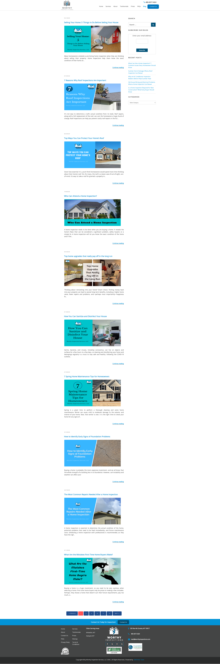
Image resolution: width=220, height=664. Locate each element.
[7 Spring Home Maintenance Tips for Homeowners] (92, 393)
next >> (117, 613)
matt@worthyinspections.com (140, 639)
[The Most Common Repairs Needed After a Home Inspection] (92, 511)
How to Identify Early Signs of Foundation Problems (87, 436)
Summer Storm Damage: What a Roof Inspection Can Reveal (140, 72)
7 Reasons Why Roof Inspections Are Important (85, 80)
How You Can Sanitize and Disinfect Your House (85, 316)
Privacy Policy (65, 642)
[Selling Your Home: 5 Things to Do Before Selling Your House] (92, 39)
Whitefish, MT (90, 632)
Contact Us (153, 6)
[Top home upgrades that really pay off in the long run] (92, 273)
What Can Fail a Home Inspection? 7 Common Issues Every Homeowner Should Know (142, 65)
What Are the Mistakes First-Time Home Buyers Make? (88, 554)
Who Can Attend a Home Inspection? (80, 196)
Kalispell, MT (89, 636)
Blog (144, 6)
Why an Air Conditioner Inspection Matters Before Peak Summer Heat (139, 78)
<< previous (72, 613)
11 (103, 613)
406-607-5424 (150, 2)
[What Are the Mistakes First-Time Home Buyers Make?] (92, 571)
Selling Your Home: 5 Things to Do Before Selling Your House (91, 22)
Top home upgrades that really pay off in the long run (88, 256)
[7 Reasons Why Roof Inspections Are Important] (92, 97)
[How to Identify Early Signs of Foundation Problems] (92, 453)
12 (109, 613)
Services (108, 6)
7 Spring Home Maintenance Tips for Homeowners (86, 376)
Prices (133, 6)
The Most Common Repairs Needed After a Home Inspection (91, 494)
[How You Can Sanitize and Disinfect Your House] (92, 333)
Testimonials (124, 6)
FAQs (139, 6)
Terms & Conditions (77, 642)
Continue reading (118, 67)
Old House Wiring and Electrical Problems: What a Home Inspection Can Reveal (141, 83)
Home (101, 6)
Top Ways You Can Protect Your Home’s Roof (84, 138)
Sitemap (74, 639)
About (115, 6)
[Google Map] (116, 644)
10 (97, 613)
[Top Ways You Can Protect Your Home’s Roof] (92, 154)
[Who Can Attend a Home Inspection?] (92, 212)
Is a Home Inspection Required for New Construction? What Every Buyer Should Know (141, 90)
